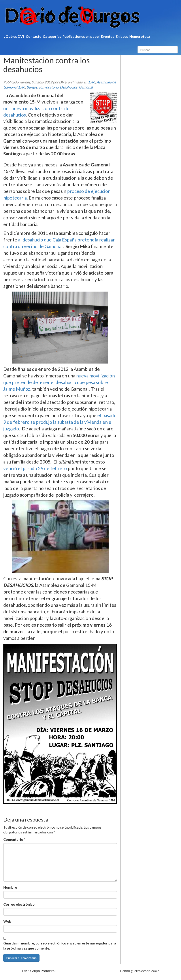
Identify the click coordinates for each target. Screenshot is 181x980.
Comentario (14, 839)
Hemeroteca (139, 36)
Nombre (10, 887)
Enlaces (122, 36)
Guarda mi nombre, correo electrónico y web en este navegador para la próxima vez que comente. (59, 945)
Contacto (33, 36)
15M (91, 82)
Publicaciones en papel (81, 36)
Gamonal (86, 87)
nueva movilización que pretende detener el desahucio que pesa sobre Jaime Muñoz (59, 382)
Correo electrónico (19, 904)
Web (7, 921)
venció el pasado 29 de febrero (35, 468)
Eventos (107, 36)
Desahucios (68, 87)
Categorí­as (52, 36)
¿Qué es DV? (14, 36)
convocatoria (48, 87)
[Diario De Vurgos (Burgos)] (90, 16)
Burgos (31, 87)
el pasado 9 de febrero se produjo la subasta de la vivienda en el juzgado (60, 422)
